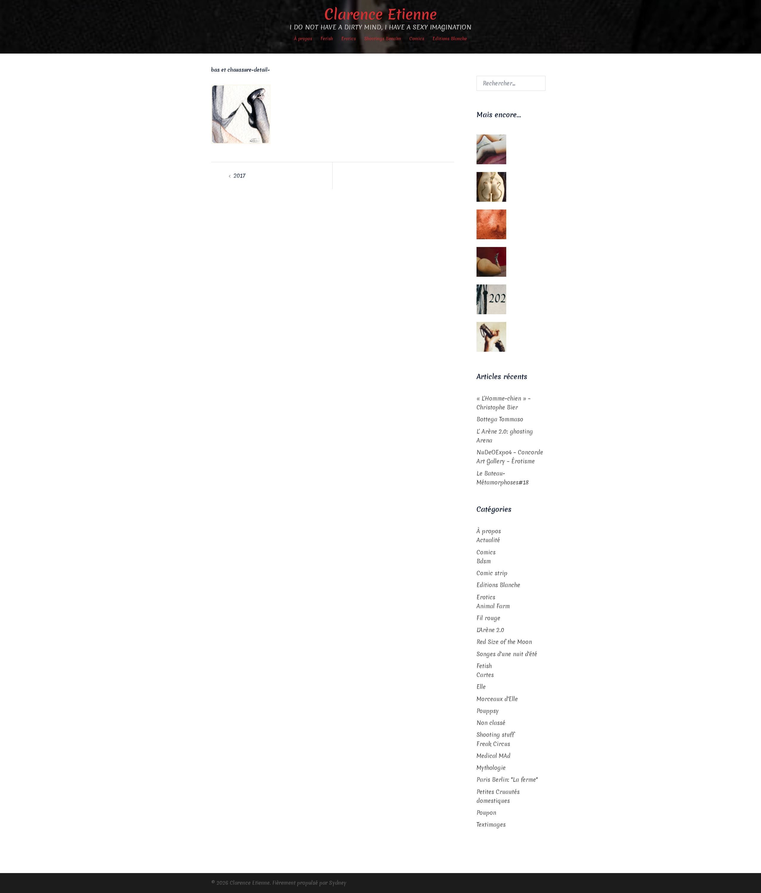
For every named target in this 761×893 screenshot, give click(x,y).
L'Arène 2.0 (490, 630)
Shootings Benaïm (382, 39)
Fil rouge (488, 618)
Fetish (326, 39)
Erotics (348, 39)
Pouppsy (488, 711)
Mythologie (491, 768)
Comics (416, 39)
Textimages (491, 824)
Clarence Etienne (380, 14)
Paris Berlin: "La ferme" (507, 779)
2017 (239, 175)
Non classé (491, 723)
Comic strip (492, 573)
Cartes (485, 675)
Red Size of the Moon (504, 642)
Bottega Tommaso (500, 419)
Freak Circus (493, 744)
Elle (481, 687)
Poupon (486, 813)
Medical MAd (493, 756)
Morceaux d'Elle (497, 699)
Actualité (488, 540)
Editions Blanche (450, 39)
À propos (303, 39)
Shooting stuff (495, 735)
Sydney (337, 882)
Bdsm (484, 561)
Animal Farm (493, 606)
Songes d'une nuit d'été (507, 654)
